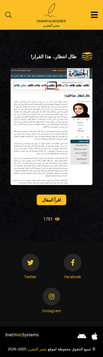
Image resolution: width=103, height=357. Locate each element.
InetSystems (22, 335)
